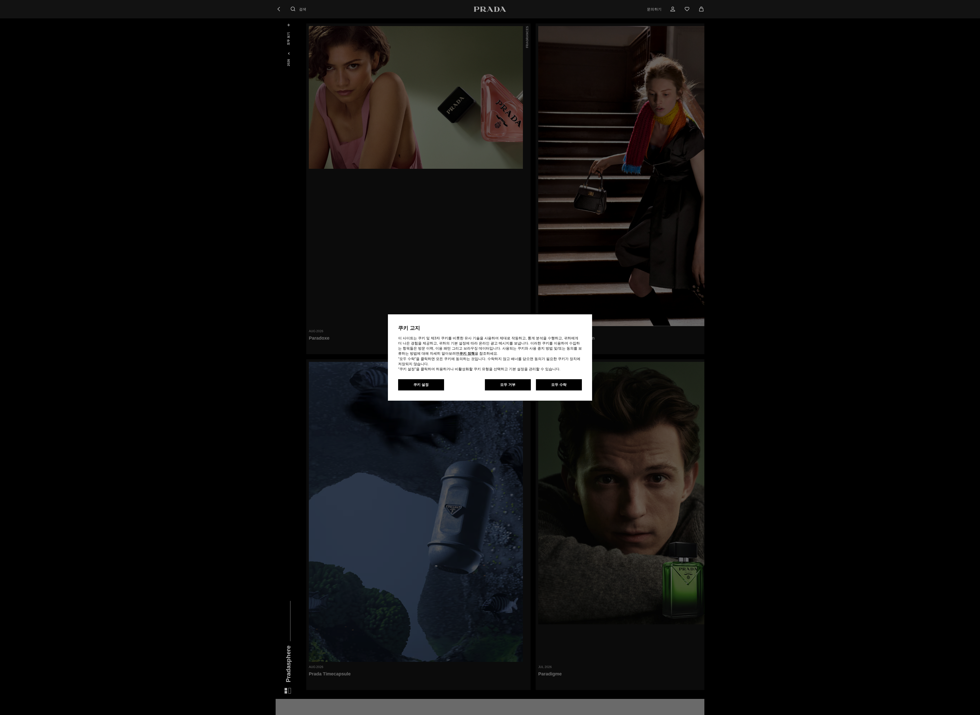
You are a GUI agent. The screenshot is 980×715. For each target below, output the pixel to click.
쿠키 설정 (421, 385)
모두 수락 (559, 385)
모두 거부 (508, 385)
